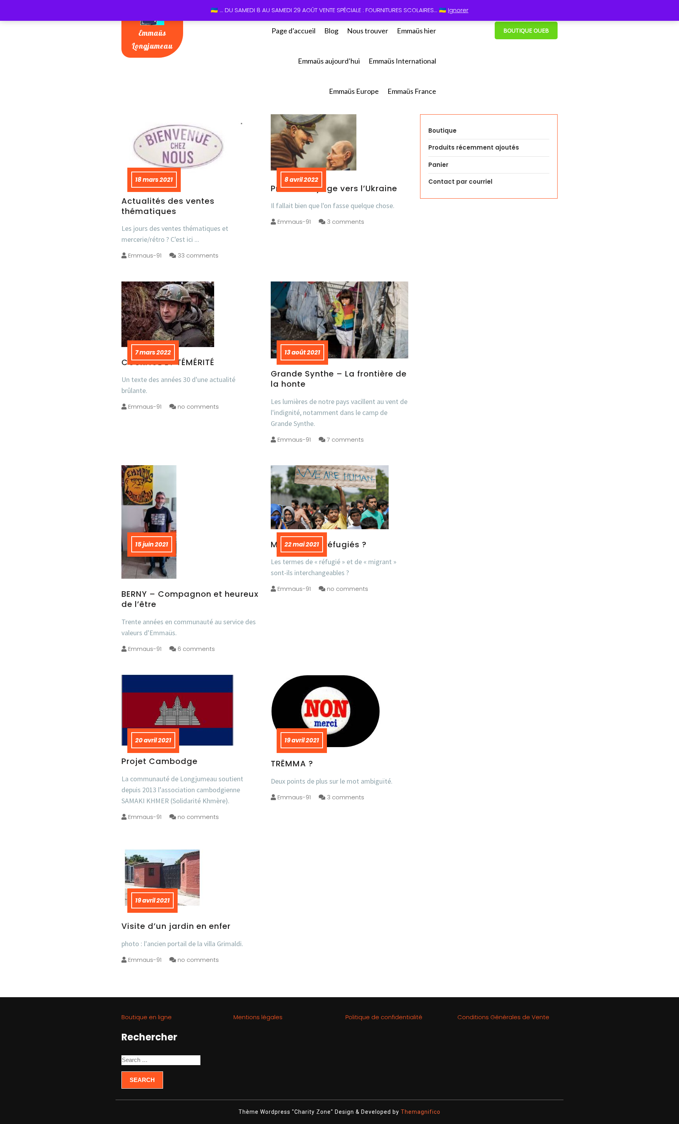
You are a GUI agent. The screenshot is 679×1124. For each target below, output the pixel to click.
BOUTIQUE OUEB (526, 30)
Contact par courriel (460, 181)
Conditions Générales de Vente (503, 1017)
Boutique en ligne (146, 1017)
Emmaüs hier (416, 30)
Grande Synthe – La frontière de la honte (339, 378)
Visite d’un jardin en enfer (176, 926)
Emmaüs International (402, 61)
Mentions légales (258, 1017)
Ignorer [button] (458, 10)
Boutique (442, 130)
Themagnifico (419, 1112)
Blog (331, 30)
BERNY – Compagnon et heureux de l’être (190, 599)
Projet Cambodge (159, 761)
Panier (438, 165)
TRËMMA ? (292, 763)
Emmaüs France (411, 91)
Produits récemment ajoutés (473, 147)
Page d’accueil (294, 30)
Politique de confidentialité (383, 1017)
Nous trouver (367, 30)
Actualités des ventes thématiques (168, 206)
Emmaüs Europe (354, 91)
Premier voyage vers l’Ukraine (334, 188)
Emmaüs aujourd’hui (329, 61)
